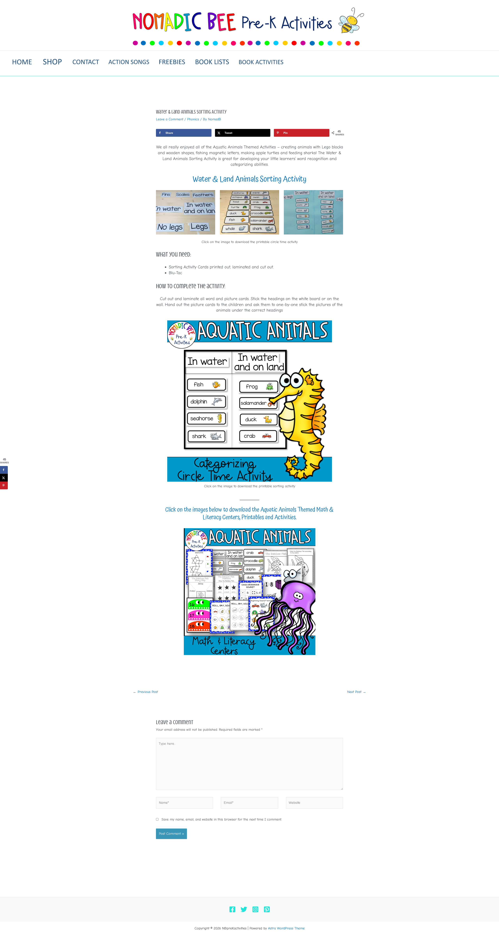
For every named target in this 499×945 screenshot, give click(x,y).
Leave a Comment (169, 119)
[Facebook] (232, 909)
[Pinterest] (267, 909)
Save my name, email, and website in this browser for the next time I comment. (222, 819)
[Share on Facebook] (4, 470)
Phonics (193, 119)
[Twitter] (244, 909)
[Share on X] (4, 477)
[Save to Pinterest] (4, 485)
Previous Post (145, 692)
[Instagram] (255, 909)
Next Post (356, 692)
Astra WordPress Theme (286, 928)
